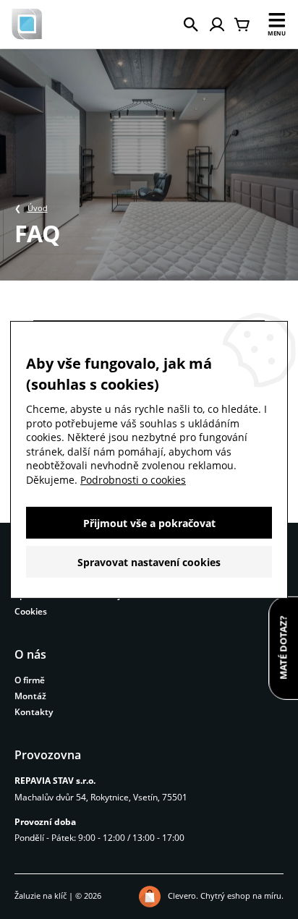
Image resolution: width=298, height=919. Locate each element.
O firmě (29, 680)
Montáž (30, 696)
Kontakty (33, 712)
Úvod (37, 207)
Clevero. (183, 895)
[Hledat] (191, 25)
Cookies (30, 611)
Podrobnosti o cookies (133, 480)
